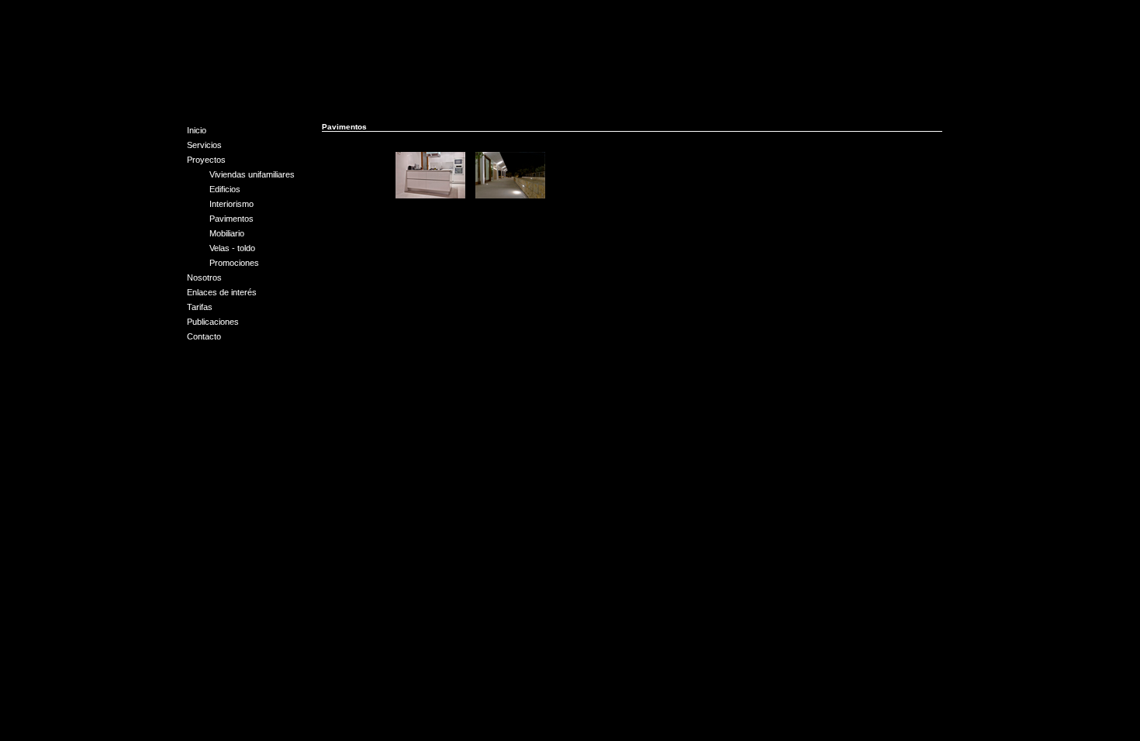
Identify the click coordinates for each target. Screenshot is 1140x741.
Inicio (196, 130)
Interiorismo (231, 204)
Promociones (234, 262)
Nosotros (204, 277)
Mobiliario (226, 233)
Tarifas (199, 307)
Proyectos (206, 159)
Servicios (204, 145)
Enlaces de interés (222, 292)
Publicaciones (213, 321)
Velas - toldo (232, 248)
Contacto (204, 336)
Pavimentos (231, 218)
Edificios (224, 189)
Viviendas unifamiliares (252, 174)
